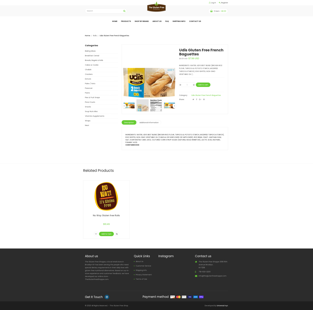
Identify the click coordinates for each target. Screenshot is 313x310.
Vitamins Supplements (94, 116)
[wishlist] (96, 234)
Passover (89, 88)
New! (87, 125)
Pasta (87, 93)
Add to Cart (106, 234)
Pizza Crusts (90, 102)
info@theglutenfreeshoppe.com (212, 276)
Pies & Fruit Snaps (92, 97)
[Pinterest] (204, 99)
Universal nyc (222, 305)
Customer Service (143, 266)
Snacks (88, 107)
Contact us (195, 21)
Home (114, 21)
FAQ (167, 21)
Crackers (89, 74)
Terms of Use (141, 279)
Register (224, 2)
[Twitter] (193, 99)
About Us (139, 261)
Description (129, 122)
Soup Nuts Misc (91, 111)
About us (157, 21)
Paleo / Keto (90, 83)
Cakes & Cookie (91, 65)
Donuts (88, 79)
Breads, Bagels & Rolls (94, 60)
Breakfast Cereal (92, 55)
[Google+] (200, 99)
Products (126, 21)
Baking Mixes (90, 51)
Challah (88, 69)
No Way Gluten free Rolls (106, 215)
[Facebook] (196, 99)
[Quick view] (117, 234)
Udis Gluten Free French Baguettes (206, 95)
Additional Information (149, 122)
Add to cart (203, 85)
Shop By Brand (142, 21)
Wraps (87, 120)
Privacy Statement (144, 274)
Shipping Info (179, 21)
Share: (181, 99)
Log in (213, 2)
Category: (183, 95)
